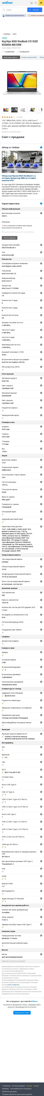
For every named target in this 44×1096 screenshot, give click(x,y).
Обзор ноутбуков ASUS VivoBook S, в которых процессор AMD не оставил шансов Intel (19, 178)
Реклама (29, 1086)
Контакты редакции (18, 1086)
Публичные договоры (9, 1091)
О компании (6, 1086)
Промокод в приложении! (14, 15)
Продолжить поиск (22, 1013)
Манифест (5, 1089)
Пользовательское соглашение (20, 1089)
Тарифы (36, 1086)
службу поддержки (13, 985)
